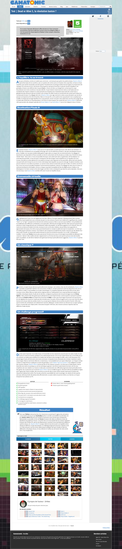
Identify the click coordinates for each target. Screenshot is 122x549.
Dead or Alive (45, 95)
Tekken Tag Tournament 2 (60, 362)
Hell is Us (63, 514)
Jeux (67, 6)
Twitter (50, 439)
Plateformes (74, 6)
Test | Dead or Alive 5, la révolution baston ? (33, 11)
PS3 (29, 23)
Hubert (97, 543)
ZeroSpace (98, 545)
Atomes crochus (53, 6)
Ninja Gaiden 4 (65, 513)
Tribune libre (84, 6)
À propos (93, 6)
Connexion (100, 18)
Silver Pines (98, 539)
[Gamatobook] (100, 16)
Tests (20, 6)
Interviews (27, 6)
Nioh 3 (62, 511)
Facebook (28, 439)
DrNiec (23, 21)
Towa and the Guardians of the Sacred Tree (40, 514)
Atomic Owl (32, 511)
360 (29, 21)
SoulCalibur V (56, 102)
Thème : (98, 51)
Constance (31, 513)
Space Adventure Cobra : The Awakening (39, 516)
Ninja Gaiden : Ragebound (67, 516)
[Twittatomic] (93, 16)
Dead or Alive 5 (77, 81)
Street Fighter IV (45, 102)
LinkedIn (71, 439)
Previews (43, 6)
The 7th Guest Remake (101, 541)
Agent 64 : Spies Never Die (102, 537)
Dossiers (36, 6)
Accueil (13, 6)
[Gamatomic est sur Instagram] (108, 16)
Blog (61, 6)
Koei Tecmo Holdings (75, 29)
